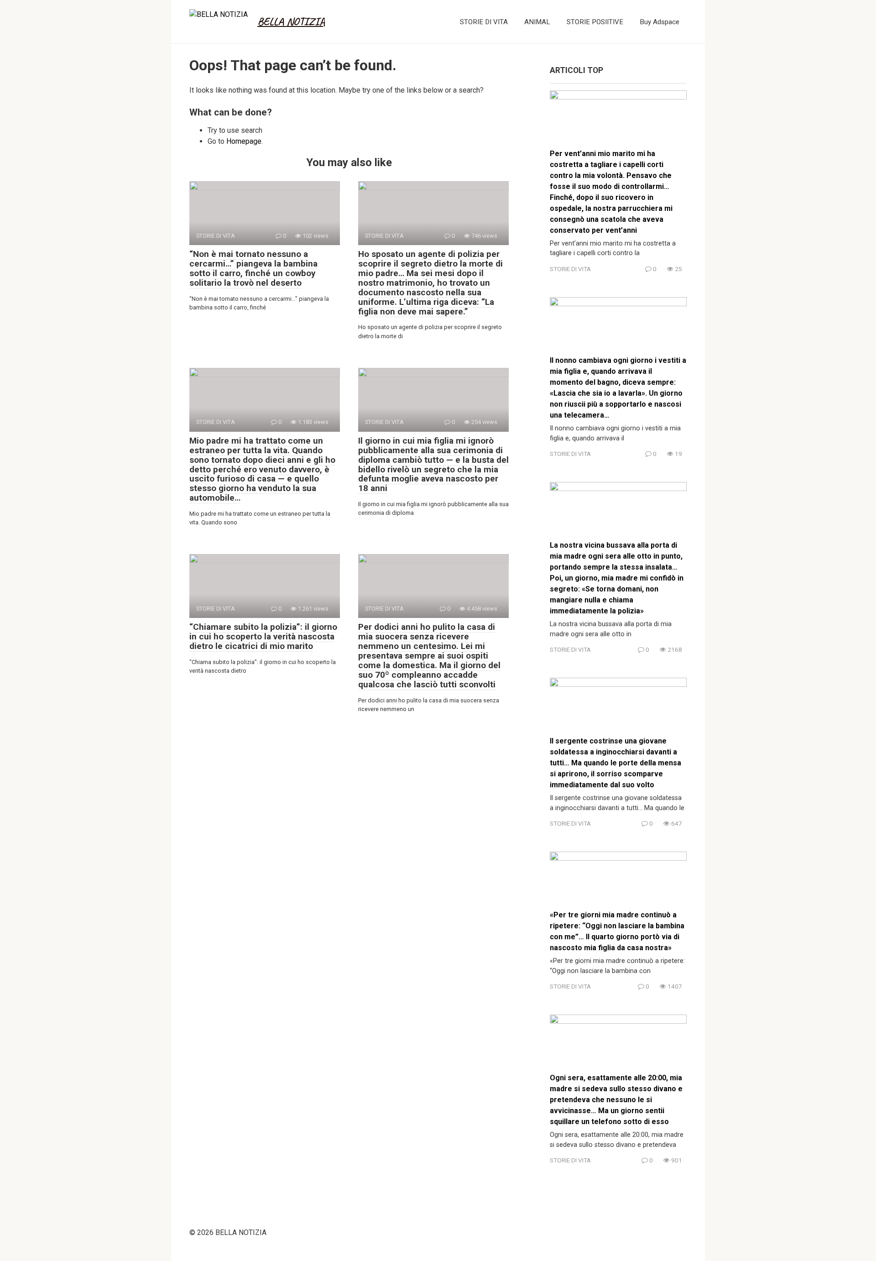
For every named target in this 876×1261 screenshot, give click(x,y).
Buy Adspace (659, 22)
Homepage (243, 141)
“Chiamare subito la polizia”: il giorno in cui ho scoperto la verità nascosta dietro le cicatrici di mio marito (263, 636)
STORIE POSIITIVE (595, 22)
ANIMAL (537, 22)
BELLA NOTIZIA (291, 21)
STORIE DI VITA (484, 22)
